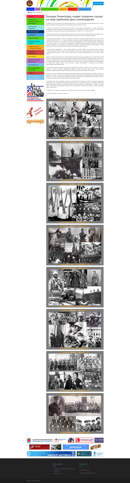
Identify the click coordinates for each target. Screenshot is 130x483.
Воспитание (30, 9)
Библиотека (63, 9)
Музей (37, 9)
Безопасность (72, 9)
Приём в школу (57, 473)
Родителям (56, 471)
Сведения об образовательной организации (64, 468)
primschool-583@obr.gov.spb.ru (89, 473)
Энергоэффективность (84, 9)
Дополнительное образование (49, 9)
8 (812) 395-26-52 (86, 470)
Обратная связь (98, 3)
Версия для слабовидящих (36, 12)
